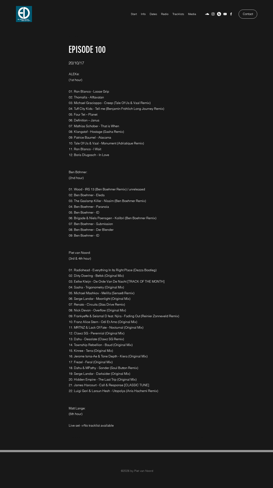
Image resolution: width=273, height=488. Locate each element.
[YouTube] (225, 14)
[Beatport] (219, 14)
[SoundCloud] (207, 14)
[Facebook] (231, 14)
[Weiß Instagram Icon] (213, 14)
